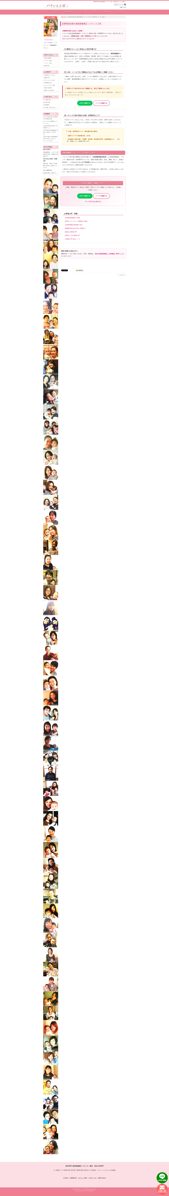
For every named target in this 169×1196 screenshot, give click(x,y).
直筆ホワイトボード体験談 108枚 (76, 221)
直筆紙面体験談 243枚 (72, 217)
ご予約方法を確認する (94, 201)
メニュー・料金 (48, 63)
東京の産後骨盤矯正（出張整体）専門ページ (109, 253)
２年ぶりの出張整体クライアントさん (50, 122)
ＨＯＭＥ (65, 1177)
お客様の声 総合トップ (72, 239)
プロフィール (92, 1177)
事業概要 (47, 104)
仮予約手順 (47, 102)
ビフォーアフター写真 (49, 85)
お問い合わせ (120, 12)
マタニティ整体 (82, 12)
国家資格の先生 (108, 12)
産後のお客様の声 (71, 232)
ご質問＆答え (48, 99)
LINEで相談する (84, 103)
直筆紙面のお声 (48, 82)
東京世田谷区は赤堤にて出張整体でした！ (50, 126)
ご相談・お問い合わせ (50, 107)
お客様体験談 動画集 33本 (73, 225)
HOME (64, 16)
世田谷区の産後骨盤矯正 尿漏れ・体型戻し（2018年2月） (50, 132)
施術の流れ (47, 65)
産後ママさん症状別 (49, 90)
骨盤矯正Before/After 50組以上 (75, 228)
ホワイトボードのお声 (49, 80)
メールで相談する (101, 103)
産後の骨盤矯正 (48, 58)
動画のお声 (47, 77)
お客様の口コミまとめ (49, 75)
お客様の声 (95, 12)
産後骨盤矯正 (69, 12)
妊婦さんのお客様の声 (72, 235)
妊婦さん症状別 (48, 87)
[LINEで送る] (79, 270)
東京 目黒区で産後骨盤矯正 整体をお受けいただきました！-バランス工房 (50, 138)
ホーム (46, 12)
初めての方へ (56, 12)
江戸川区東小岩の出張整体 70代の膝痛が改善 (50, 117)
